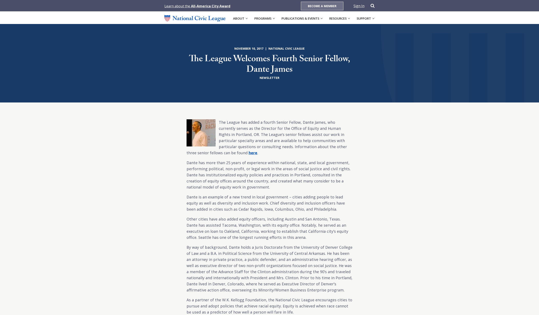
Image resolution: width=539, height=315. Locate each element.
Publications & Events (300, 18)
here (253, 152)
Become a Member (322, 6)
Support (364, 18)
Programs (262, 18)
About (238, 18)
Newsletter (269, 78)
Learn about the (197, 6)
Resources (338, 18)
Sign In (359, 6)
